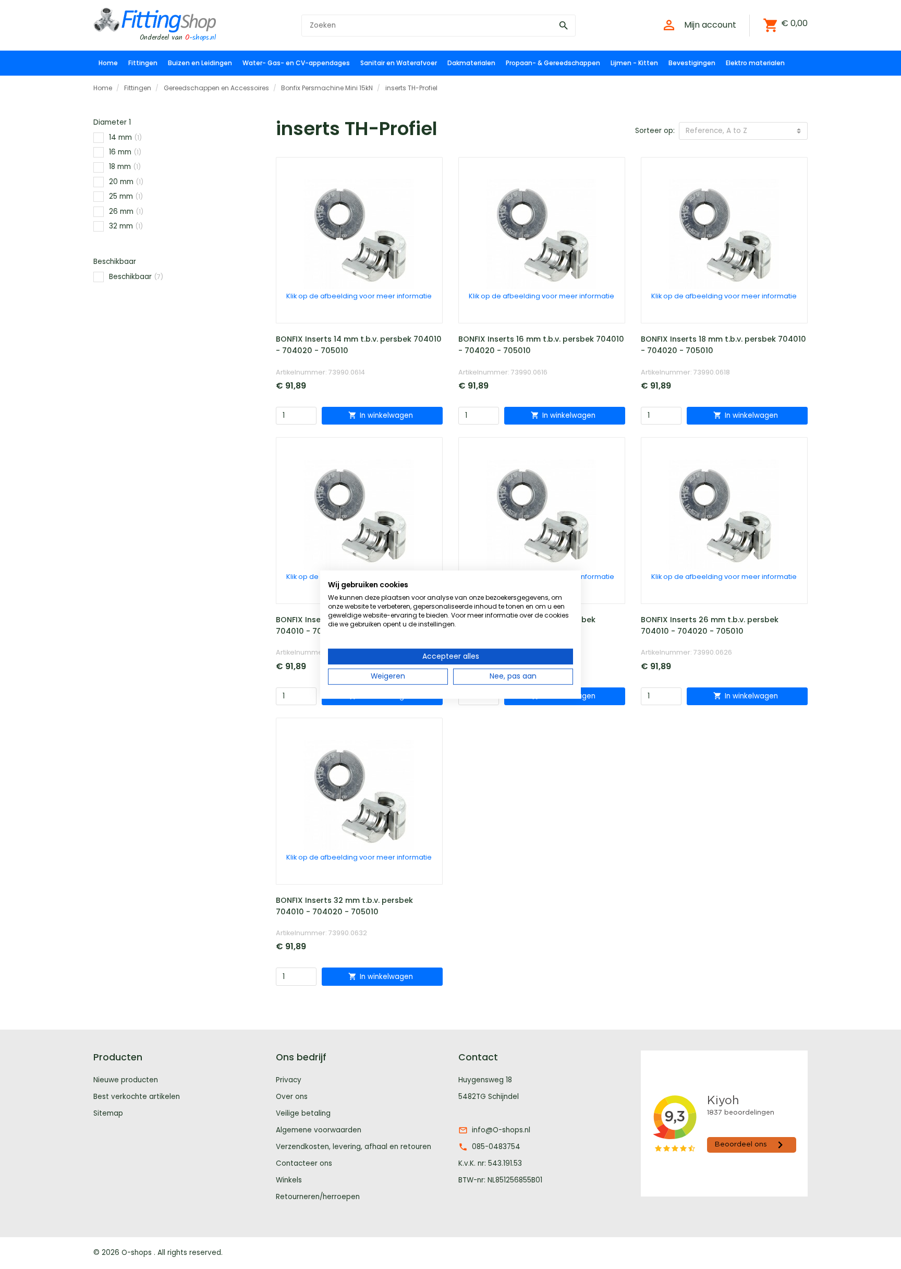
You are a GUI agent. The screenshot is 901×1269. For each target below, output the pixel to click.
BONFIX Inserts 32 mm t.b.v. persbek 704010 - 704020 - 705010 (344, 906)
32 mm (126, 226)
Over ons (292, 1097)
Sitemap (108, 1113)
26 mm (126, 211)
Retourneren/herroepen (318, 1197)
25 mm (126, 196)
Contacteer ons (304, 1163)
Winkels (289, 1180)
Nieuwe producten (125, 1080)
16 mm (125, 152)
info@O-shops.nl (501, 1130)
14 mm (125, 137)
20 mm (126, 182)
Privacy (288, 1080)
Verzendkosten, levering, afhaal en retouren (353, 1147)
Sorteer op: (655, 131)
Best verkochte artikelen (136, 1097)
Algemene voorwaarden (318, 1130)
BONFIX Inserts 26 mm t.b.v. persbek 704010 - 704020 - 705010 (709, 625)
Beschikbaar (136, 277)
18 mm (125, 167)
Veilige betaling (303, 1113)
